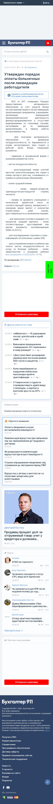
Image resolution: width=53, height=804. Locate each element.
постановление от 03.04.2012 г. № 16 (23, 254)
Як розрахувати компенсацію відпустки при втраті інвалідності (24, 453)
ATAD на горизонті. (22, 562)
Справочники (8, 744)
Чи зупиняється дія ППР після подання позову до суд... (28, 590)
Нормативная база (11, 741)
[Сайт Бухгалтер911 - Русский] (17, 702)
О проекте (7, 769)
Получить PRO (9, 737)
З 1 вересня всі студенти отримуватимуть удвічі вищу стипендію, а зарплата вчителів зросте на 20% (29, 386)
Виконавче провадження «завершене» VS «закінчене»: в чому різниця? (29, 347)
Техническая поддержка (14, 759)
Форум (5, 777)
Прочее (16, 266)
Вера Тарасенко (19, 570)
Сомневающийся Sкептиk (23, 600)
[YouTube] (8, 788)
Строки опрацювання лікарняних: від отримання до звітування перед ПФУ (25, 464)
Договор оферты (10, 752)
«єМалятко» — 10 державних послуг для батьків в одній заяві (29, 336)
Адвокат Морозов (19, 585)
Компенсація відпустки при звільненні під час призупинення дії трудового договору (26, 441)
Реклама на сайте (11, 773)
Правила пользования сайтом (17, 755)
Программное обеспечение (16, 748)
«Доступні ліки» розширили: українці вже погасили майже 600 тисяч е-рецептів (29, 358)
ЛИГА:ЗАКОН (17, 260)
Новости (6, 766)
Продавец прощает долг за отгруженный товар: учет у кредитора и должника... (23, 535)
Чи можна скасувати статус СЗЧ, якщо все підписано (27, 575)
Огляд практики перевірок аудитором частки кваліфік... (28, 619)
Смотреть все (12, 630)
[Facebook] (4, 788)
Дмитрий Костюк (14, 527)
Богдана (15, 558)
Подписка (48, 43)
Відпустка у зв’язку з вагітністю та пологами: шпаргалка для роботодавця (24, 476)
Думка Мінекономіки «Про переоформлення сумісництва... (30, 605)
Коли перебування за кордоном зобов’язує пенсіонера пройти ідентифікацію (25, 373)
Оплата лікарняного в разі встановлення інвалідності (20, 428)
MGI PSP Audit (17, 615)
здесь (47, 730)
